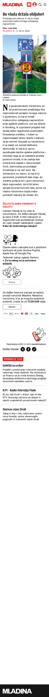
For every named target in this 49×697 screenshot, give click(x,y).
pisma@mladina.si (39, 344)
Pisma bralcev (12, 344)
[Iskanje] (40, 4)
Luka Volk (12, 28)
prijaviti (7, 263)
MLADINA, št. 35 (10, 31)
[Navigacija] (45, 4)
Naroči (12, 306)
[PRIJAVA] (34, 4)
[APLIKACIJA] (29, 4)
